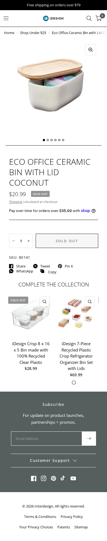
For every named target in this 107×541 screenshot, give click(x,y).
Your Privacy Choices (36, 527)
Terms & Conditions (40, 516)
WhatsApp (24, 271)
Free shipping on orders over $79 (53, 5)
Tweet (45, 266)
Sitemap (81, 527)
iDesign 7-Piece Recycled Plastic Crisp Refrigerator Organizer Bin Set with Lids (76, 356)
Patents (63, 527)
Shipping (15, 201)
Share (21, 266)
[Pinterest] (53, 478)
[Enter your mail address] (89, 438)
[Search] (89, 18)
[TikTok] (63, 478)
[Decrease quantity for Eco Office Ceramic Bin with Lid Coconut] (13, 241)
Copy (48, 271)
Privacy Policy (72, 516)
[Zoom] (90, 49)
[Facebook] (33, 478)
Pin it (69, 266)
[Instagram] (43, 478)
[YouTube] (73, 478)
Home (9, 32)
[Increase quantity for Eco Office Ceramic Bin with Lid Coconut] (28, 241)
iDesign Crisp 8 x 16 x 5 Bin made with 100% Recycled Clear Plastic (31, 353)
